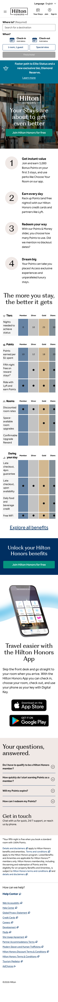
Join (46, 14)
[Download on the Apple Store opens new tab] (29, 705)
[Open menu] (5, 11)
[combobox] (29, 27)
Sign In (54, 14)
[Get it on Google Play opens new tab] (29, 720)
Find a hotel (29, 54)
